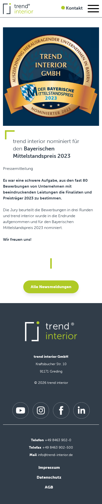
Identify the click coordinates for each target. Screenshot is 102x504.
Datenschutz (49, 477)
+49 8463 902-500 (57, 447)
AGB (49, 487)
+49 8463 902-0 (58, 440)
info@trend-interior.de (55, 455)
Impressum (49, 467)
